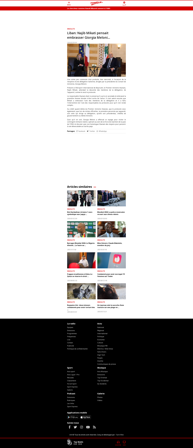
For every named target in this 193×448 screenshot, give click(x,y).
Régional (100, 330)
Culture (100, 343)
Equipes (70, 327)
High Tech (101, 355)
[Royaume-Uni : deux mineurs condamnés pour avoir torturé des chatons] (81, 291)
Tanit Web (120, 435)
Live (68, 340)
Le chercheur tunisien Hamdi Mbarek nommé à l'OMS (88, 8)
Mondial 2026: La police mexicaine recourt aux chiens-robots (111, 213)
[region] (96, 18)
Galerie (70, 390)
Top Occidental (103, 381)
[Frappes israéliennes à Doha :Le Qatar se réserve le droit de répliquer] (81, 260)
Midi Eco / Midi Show (105, 349)
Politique (100, 336)
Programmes (72, 333)
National (100, 327)
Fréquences (71, 336)
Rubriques (71, 400)
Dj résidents (102, 384)
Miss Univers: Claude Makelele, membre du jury (109, 244)
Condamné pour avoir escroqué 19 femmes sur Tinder (111, 275)
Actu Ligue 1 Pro (73, 375)
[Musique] (69, 442)
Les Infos (70, 403)
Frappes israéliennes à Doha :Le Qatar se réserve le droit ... (79, 275)
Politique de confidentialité (77, 349)
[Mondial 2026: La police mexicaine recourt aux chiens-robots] (111, 198)
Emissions (71, 330)
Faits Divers (101, 352)
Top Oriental (102, 378)
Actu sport (71, 371)
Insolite (71, 29)
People (100, 358)
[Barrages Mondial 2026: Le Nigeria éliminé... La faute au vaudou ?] (81, 229)
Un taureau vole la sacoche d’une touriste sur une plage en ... (110, 306)
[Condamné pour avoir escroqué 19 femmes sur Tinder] (111, 260)
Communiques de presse (106, 364)
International (102, 333)
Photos (100, 397)
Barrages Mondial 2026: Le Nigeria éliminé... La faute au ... (80, 244)
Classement (71, 381)
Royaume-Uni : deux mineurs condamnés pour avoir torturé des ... (81, 307)
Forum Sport (71, 384)
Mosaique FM (102, 346)
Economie (101, 340)
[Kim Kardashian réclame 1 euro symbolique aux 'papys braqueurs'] (81, 198)
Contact (70, 343)
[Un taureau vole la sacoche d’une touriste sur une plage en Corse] (111, 291)
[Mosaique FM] (96, 3)
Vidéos (99, 400)
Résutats (70, 378)
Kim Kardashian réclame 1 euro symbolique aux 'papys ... (79, 213)
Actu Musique (102, 371)
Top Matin (78, 442)
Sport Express (72, 387)
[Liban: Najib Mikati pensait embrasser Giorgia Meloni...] (96, 60)
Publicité (70, 346)
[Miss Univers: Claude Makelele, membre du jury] (111, 229)
